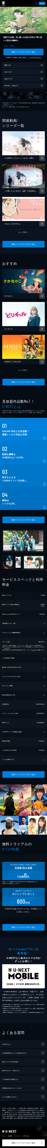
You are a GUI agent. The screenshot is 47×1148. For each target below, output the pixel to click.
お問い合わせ (26, 1135)
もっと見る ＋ (23, 232)
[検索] (36, 3)
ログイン (42, 3)
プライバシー (17, 1135)
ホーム (3, 1135)
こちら (39, 57)
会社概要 (10, 1135)
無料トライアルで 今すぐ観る (24, 52)
